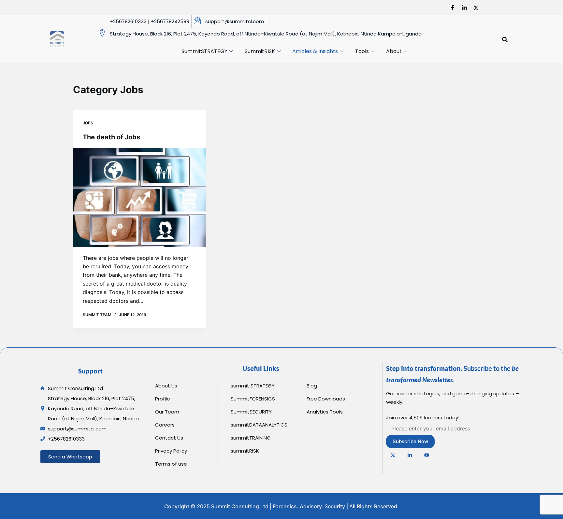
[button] (505, 39)
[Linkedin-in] (410, 455)
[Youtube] (427, 455)
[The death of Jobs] (139, 197)
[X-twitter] (393, 455)
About (394, 51)
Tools (362, 51)
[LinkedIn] (466, 7)
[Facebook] (455, 7)
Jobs (88, 122)
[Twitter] (478, 7)
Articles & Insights (315, 51)
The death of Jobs (111, 137)
